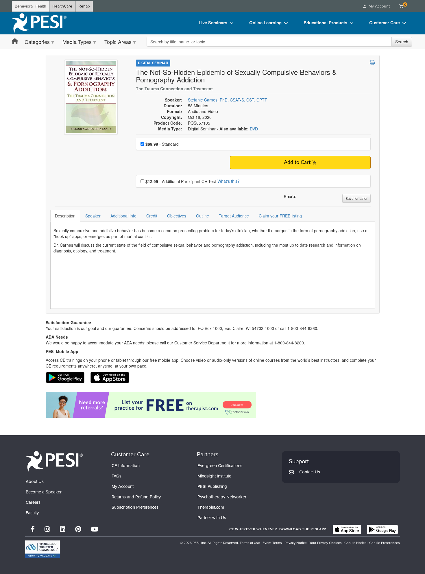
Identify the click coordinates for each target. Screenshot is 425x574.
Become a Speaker (44, 492)
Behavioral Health (30, 6)
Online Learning (265, 22)
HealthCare (62, 6)
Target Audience (234, 216)
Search (401, 42)
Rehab (84, 6)
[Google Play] (382, 529)
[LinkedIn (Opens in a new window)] (62, 529)
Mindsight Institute (214, 476)
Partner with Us (211, 517)
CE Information (126, 465)
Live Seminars (213, 22)
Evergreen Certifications (219, 465)
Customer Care (384, 22)
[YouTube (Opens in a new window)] (95, 529)
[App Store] (347, 529)
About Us (35, 481)
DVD (254, 129)
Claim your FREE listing (280, 216)
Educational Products (325, 22)
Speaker (93, 216)
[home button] (15, 41)
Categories (37, 41)
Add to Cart (297, 162)
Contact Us (309, 472)
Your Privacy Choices (325, 542)
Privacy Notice (295, 542)
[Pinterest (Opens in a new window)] (78, 529)
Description (65, 216)
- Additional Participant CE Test (180, 181)
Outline (202, 216)
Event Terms (272, 542)
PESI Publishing (212, 486)
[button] (301, 197)
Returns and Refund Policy (136, 497)
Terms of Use (250, 542)
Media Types (77, 41)
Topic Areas (118, 41)
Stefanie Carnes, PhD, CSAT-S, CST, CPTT (227, 100)
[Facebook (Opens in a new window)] (32, 529)
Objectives (176, 216)
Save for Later (356, 198)
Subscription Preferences (135, 507)
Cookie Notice (355, 542)
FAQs (116, 476)
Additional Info (123, 216)
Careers (33, 502)
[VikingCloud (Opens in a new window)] (42, 549)
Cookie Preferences (384, 542)
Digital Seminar (153, 62)
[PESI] (54, 461)
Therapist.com (210, 507)
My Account (123, 486)
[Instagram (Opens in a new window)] (47, 529)
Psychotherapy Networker (221, 497)
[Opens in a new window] (213, 405)
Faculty (32, 513)
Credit (151, 216)
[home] (39, 23)
